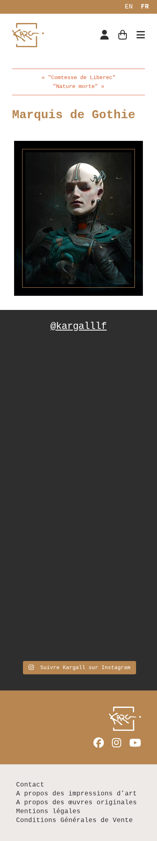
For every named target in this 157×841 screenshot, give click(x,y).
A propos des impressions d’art (76, 793)
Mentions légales (48, 811)
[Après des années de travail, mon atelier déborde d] (78, 381)
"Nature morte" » (78, 86)
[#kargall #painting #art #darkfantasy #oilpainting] (78, 616)
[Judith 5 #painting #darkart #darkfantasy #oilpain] (78, 538)
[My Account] (104, 35)
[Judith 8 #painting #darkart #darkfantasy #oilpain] (78, 459)
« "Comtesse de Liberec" (78, 77)
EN (129, 6)
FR (145, 6)
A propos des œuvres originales (76, 802)
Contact (30, 785)
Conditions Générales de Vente (74, 820)
